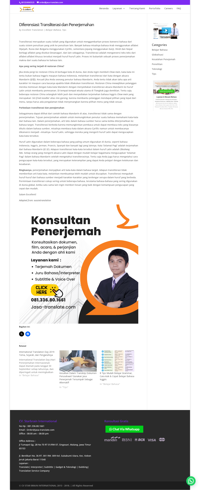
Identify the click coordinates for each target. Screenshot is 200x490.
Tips (64, 29)
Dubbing (83, 466)
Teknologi (157, 68)
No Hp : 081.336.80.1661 (31, 426)
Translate (24, 466)
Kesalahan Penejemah (163, 59)
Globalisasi (157, 54)
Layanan (117, 8)
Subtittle (49, 466)
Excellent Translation (32, 29)
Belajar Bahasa (53, 29)
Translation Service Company (34, 470)
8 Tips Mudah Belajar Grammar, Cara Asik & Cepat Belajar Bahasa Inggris (117, 376)
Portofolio (154, 8)
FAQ (179, 8)
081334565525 (27, 2)
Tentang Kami (137, 8)
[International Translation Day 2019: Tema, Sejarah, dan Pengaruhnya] (39, 363)
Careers (168, 8)
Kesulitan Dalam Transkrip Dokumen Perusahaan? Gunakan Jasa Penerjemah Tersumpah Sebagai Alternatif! (78, 378)
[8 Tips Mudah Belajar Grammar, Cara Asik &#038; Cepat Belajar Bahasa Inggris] (118, 361)
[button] (166, 30)
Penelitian (157, 64)
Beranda (104, 8)
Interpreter (36, 466)
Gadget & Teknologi (66, 466)
